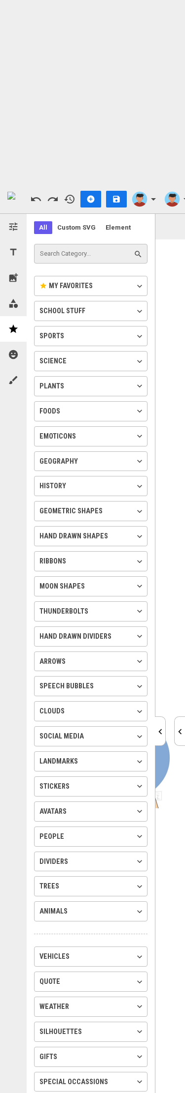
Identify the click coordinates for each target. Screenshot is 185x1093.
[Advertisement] (92, 92)
